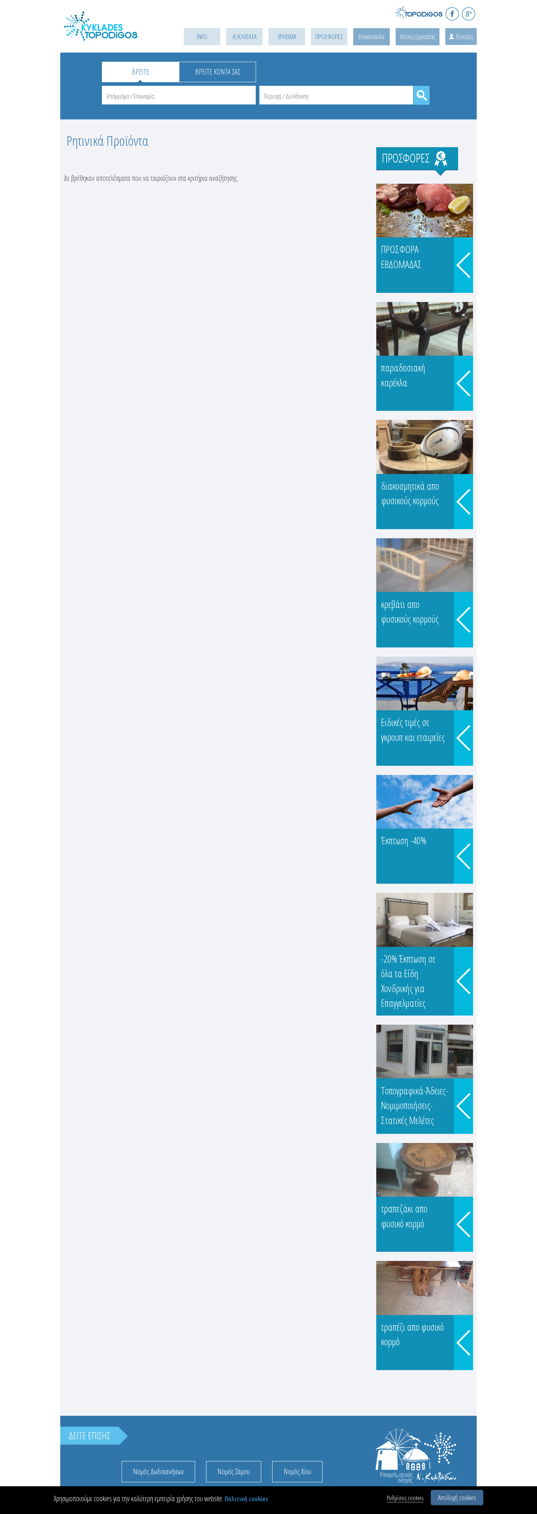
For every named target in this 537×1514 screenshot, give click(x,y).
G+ (468, 13)
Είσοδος (465, 36)
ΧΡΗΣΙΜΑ (287, 36)
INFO (202, 36)
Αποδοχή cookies (457, 1497)
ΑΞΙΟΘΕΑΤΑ (244, 36)
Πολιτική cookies (246, 1499)
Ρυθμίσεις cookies (405, 1498)
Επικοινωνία (371, 36)
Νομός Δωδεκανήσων (158, 1471)
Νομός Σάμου (233, 1471)
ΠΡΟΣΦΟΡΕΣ (329, 36)
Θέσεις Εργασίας (417, 36)
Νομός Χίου (297, 1471)
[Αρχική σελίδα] (111, 35)
